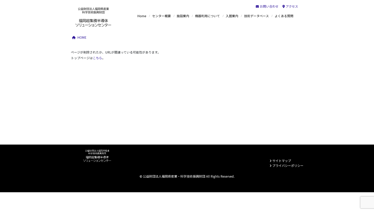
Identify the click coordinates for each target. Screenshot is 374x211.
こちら (97, 57)
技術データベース (256, 15)
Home (141, 15)
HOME (81, 37)
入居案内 (232, 15)
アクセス (292, 6)
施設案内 (183, 15)
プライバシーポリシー (287, 165)
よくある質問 (284, 15)
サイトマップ (281, 160)
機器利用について (207, 15)
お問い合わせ (269, 6)
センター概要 (161, 15)
